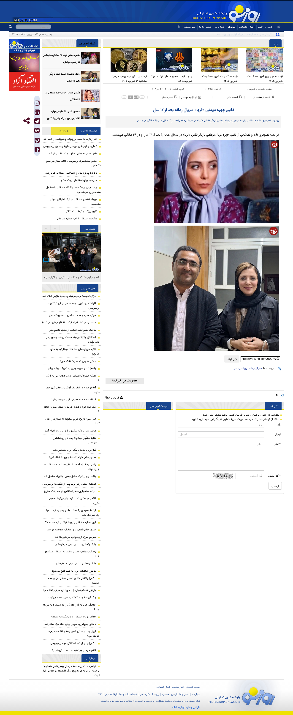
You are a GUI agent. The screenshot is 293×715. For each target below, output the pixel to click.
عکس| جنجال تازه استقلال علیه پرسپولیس (73, 643)
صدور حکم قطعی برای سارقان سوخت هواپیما (71, 529)
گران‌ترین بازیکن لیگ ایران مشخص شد (74, 450)
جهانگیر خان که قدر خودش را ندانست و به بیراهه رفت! (71, 607)
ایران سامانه (178, 707)
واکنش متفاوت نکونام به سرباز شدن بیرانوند (72, 597)
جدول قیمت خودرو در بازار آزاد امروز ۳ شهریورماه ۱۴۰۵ (171, 78)
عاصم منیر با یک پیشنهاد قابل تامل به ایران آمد (70, 430)
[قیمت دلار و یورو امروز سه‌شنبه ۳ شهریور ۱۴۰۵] (261, 60)
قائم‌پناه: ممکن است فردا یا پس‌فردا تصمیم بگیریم (74, 500)
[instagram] (37, 104)
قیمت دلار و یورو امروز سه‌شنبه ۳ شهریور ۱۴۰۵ (265, 78)
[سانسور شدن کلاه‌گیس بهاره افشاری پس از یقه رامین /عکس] (90, 114)
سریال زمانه (255, 368)
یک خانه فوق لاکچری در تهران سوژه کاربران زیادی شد (71, 409)
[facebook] (37, 150)
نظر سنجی (189, 27)
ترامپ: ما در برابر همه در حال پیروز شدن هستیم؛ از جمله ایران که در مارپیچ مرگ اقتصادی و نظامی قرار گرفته (71, 671)
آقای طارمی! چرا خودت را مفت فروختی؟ (74, 650)
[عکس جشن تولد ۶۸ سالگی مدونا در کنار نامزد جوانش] (90, 58)
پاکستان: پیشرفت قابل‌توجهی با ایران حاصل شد (70, 476)
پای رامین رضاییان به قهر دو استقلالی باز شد (73, 153)
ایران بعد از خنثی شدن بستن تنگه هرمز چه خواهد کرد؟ (74, 633)
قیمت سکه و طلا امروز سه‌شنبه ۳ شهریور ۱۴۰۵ (220, 78)
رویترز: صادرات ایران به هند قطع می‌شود (74, 571)
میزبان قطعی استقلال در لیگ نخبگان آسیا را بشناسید (75, 201)
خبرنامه (133, 694)
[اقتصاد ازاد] (24, 81)
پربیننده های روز (88, 130)
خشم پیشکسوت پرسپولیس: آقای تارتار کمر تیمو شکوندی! (73, 163)
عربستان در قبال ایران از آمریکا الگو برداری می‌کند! (69, 322)
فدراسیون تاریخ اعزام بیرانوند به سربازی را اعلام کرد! (72, 421)
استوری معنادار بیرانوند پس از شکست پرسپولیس (69, 484)
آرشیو (174, 694)
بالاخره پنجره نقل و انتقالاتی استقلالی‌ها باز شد (71, 173)
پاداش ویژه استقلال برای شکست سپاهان (73, 616)
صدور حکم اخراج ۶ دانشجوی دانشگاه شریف (72, 457)
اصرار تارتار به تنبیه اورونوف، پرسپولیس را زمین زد (70, 139)
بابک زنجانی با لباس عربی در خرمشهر (75, 544)
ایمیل (278, 434)
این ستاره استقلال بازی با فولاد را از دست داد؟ (70, 522)
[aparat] (37, 130)
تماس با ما (205, 27)
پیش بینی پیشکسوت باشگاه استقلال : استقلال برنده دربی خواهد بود (73, 189)
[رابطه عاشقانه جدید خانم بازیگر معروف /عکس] (90, 77)
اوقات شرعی (110, 694)
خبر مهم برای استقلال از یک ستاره (78, 180)
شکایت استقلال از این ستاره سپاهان (77, 218)
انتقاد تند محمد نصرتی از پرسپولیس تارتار (73, 399)
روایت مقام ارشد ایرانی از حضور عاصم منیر (72, 330)
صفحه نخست (265, 88)
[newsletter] (125, 381)
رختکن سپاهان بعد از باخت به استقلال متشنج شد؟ (72, 554)
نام (279, 424)
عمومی (251, 88)
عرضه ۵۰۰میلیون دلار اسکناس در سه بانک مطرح (70, 491)
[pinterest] (37, 141)
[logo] (242, 695)
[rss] (179, 26)
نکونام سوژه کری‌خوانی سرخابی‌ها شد (75, 537)
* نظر (277, 443)
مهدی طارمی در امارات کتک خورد (78, 361)
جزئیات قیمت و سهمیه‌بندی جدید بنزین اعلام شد (69, 296)
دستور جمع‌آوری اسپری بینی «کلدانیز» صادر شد (70, 624)
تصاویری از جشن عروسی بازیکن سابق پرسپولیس (70, 146)
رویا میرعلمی (240, 368)
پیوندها (232, 27)
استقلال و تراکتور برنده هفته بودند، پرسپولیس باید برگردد (73, 339)
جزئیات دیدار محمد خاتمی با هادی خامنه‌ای (72, 315)
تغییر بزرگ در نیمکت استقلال (81, 211)
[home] (277, 27)
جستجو (165, 694)
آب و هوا (123, 694)
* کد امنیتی (274, 475)
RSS (100, 694)
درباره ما (219, 27)
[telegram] (37, 121)
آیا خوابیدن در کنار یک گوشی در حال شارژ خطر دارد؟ (73, 390)
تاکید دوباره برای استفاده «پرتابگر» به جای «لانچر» (75, 351)
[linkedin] (37, 113)
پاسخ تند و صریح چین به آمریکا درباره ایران (72, 368)
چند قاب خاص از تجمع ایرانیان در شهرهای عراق (71, 277)
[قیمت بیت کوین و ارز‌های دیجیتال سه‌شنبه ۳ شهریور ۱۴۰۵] (125, 60)
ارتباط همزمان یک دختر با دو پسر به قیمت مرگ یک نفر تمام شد (72, 512)
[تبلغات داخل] (24, 46)
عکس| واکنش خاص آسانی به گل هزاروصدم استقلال (74, 580)
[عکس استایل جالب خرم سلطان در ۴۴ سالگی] (90, 96)
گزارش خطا (112, 397)
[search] (12, 27)
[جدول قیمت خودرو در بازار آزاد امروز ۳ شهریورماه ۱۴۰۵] (171, 60)
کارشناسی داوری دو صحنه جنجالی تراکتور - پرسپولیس (74, 305)
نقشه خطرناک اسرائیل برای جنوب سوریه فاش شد (73, 378)
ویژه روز (63, 130)
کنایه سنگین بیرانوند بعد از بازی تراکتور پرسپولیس (77, 440)
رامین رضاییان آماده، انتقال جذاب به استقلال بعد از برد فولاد (71, 467)
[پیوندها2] (24, 62)
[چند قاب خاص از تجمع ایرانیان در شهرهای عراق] (71, 252)
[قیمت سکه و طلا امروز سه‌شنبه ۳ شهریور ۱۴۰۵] (216, 60)
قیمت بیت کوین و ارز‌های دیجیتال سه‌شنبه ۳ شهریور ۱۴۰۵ (128, 78)
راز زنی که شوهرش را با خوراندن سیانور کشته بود (69, 590)
